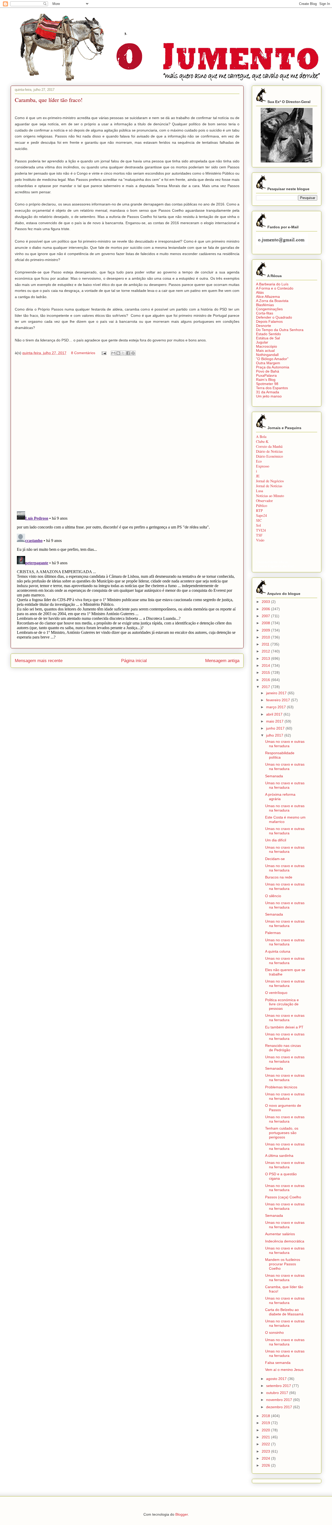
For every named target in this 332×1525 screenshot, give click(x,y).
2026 (266, 1465)
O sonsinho (274, 1332)
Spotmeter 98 (267, 384)
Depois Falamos (269, 321)
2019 (266, 1423)
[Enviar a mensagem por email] (113, 353)
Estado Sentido (268, 334)
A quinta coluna (277, 951)
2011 (266, 644)
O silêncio (273, 896)
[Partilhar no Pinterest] (133, 353)
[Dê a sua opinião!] (118, 353)
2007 (266, 616)
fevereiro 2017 (278, 700)
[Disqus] (127, 434)
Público (261, 505)
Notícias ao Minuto (270, 495)
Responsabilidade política (279, 755)
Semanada (274, 776)
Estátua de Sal (268, 338)
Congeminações (269, 309)
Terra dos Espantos (272, 388)
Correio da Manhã (269, 446)
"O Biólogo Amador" (272, 359)
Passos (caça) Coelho (283, 1197)
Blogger (181, 1514)
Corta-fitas (264, 313)
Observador (264, 500)
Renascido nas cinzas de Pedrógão (283, 1047)
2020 (266, 1430)
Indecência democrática (284, 1241)
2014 (266, 665)
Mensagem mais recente (39, 660)
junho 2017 (276, 728)
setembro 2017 (279, 1386)
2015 (266, 672)
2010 (266, 637)
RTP (259, 510)
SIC (259, 520)
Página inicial (134, 660)
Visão (260, 540)
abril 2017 (274, 714)
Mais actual (265, 350)
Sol (258, 525)
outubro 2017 (277, 1393)
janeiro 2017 (277, 693)
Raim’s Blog (265, 379)
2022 (266, 1444)
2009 (266, 630)
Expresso (262, 466)
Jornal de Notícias (269, 485)
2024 (266, 1458)
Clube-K (262, 441)
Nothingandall (267, 355)
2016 (266, 680)
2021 (266, 1437)
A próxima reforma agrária (280, 796)
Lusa (259, 490)
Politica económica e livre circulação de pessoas (282, 1004)
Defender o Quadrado (274, 317)
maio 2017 (275, 721)
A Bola (261, 436)
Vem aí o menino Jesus (284, 1370)
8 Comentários (83, 353)
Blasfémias (265, 305)
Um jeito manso (269, 396)
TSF (259, 535)
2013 (266, 658)
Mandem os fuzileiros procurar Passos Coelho (282, 1264)
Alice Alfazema (268, 296)
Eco (259, 461)
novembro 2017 (279, 1400)
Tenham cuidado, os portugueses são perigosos (281, 1132)
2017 (266, 687)
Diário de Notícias (269, 451)
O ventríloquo (276, 993)
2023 (266, 1451)
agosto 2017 (277, 1379)
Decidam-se (275, 859)
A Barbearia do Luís (272, 284)
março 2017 (276, 707)
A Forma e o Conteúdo (274, 288)
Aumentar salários (280, 1234)
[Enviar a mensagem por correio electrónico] (103, 353)
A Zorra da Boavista (272, 301)
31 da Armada (267, 392)
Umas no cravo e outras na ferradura (285, 743)
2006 (266, 609)
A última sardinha (279, 1155)
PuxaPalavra (266, 375)
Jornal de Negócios (270, 480)
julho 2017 (275, 735)
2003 (266, 602)
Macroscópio (266, 346)
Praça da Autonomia (272, 367)
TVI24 (261, 530)
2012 (266, 651)
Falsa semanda (277, 1363)
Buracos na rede (278, 877)
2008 (266, 623)
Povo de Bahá (267, 371)
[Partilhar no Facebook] (128, 353)
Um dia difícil (275, 840)
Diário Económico (269, 456)
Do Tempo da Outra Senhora (279, 330)
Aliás (260, 292)
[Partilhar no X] (123, 353)
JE (258, 475)
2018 (266, 1416)
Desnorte (263, 326)
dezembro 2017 (279, 1407)
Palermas (273, 933)
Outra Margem (268, 363)
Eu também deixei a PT (284, 1027)
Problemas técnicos (281, 1087)
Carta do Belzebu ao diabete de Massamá (284, 1312)
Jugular (262, 342)
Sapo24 (261, 515)
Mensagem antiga (222, 660)
